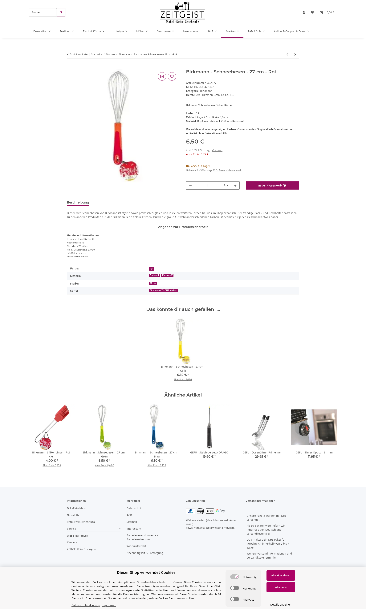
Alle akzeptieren (280, 575)
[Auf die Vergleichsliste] (162, 76)
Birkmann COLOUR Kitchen (163, 290)
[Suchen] (61, 12)
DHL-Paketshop (76, 508)
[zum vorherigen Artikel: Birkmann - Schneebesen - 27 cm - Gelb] (287, 54)
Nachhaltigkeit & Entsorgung (145, 553)
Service (71, 528)
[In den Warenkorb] (70, 67)
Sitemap (132, 522)
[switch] (234, 576)
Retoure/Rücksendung (81, 522)
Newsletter (74, 515)
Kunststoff (167, 275)
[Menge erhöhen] (235, 185)
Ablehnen (281, 587)
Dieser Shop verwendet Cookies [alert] (146, 572)
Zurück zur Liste (78, 54)
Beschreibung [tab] (78, 202)
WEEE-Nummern (77, 535)
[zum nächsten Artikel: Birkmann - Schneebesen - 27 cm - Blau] (295, 54)
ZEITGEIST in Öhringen (81, 549)
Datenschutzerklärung (85, 605)
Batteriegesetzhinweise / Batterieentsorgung (142, 537)
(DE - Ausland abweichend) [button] (227, 170)
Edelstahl (154, 275)
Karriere (72, 542)
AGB (129, 515)
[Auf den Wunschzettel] (172, 76)
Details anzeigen (280, 604)
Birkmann (206, 91)
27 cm (153, 283)
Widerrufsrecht (136, 546)
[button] (304, 12)
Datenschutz (135, 508)
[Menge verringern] (190, 185)
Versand (217, 150)
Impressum (134, 528)
